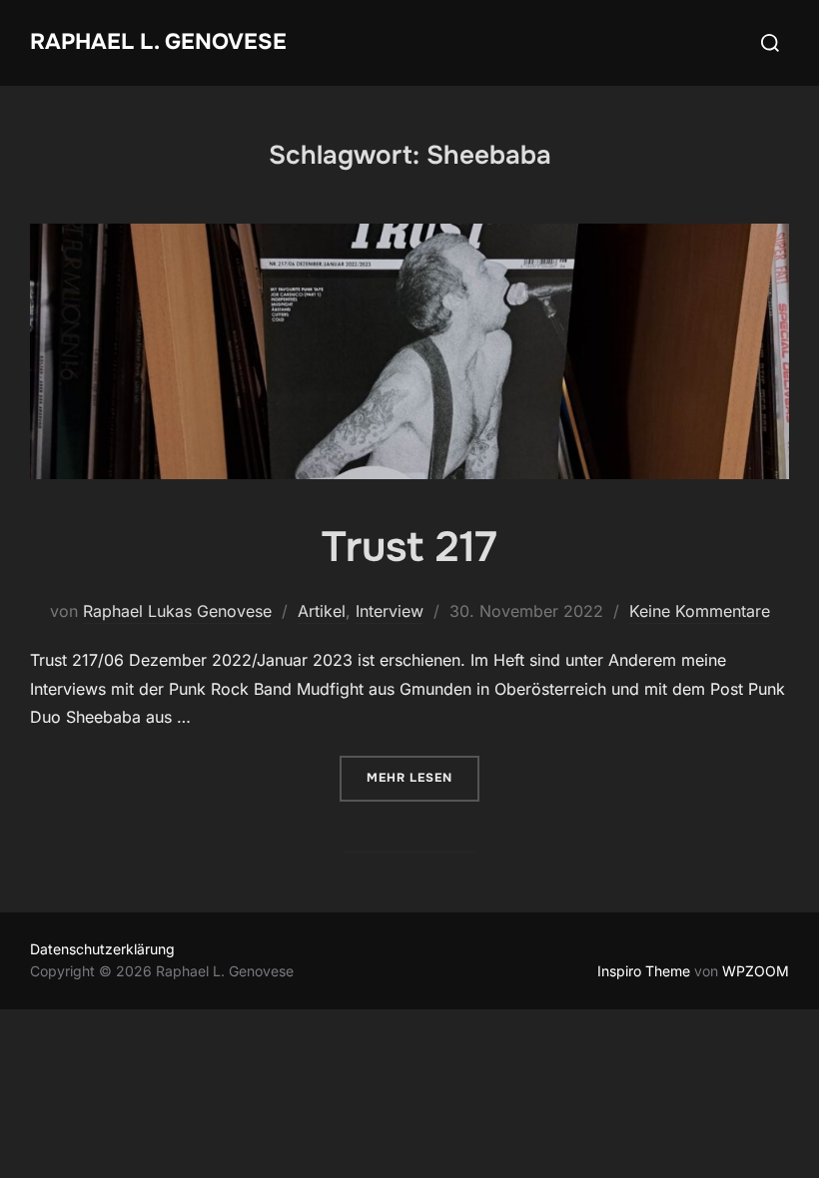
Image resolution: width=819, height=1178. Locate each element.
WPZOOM (755, 970)
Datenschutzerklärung (102, 948)
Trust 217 (409, 547)
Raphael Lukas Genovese (177, 611)
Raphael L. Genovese (158, 42)
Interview (389, 611)
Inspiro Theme (643, 970)
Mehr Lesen (423, 777)
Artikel (322, 611)
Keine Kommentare (699, 611)
